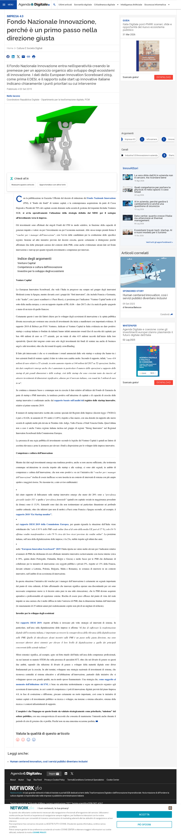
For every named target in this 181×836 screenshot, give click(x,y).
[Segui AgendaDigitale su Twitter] (72, 774)
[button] (8, 4)
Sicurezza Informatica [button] (155, 5)
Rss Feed (38, 780)
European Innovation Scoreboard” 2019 (41, 549)
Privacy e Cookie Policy (54, 780)
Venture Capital (26, 263)
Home (10, 48)
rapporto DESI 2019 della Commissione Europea (44, 524)
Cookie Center (113, 780)
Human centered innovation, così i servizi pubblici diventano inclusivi (49, 761)
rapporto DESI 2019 (31, 622)
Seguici (52, 774)
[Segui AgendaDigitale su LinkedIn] (66, 774)
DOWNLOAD (164, 77)
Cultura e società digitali (29, 48)
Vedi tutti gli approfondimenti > (159, 242)
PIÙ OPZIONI (144, 824)
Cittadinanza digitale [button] (104, 5)
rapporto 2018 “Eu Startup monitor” (33, 514)
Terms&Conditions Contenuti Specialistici (85, 780)
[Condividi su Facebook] (8, 56)
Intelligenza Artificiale (131, 5)
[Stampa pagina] (33, 56)
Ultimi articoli (65, 5)
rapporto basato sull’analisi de (68, 400)
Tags (29, 780)
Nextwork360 (16, 793)
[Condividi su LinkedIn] (13, 56)
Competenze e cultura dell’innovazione (40, 267)
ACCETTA (144, 814)
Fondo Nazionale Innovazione (101, 198)
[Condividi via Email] (23, 56)
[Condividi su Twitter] (18, 56)
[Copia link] (28, 56)
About (13, 780)
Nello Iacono (13, 96)
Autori (21, 780)
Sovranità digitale (83, 5)
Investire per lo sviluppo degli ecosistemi (41, 271)
